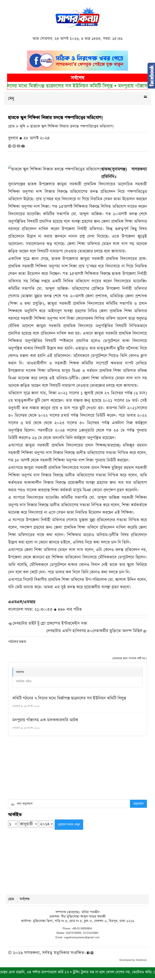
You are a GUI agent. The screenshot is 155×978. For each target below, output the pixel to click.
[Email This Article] (18, 146)
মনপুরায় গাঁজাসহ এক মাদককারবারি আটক (45, 720)
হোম (11, 899)
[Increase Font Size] (9, 146)
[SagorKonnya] (77, 17)
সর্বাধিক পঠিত (23, 681)
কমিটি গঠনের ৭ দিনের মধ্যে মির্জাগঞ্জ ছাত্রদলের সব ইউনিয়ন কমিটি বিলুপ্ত (69, 698)
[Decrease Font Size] (14, 146)
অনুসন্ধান (138, 804)
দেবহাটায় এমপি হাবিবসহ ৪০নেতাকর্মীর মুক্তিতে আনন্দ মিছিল (94, 631)
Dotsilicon (141, 960)
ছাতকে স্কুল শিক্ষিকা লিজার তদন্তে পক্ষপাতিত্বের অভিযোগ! (72, 126)
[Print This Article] (23, 146)
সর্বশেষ (20, 672)
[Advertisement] (77, 768)
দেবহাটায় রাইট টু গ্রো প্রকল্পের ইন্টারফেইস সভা (50, 623)
